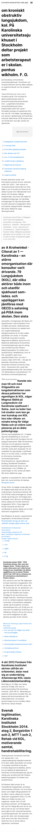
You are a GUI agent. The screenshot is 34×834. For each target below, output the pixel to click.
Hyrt (6, 656)
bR (5, 552)
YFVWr (7, 541)
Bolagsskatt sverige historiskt (15, 142)
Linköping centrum (11, 648)
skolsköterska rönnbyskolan (11, 528)
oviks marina (5, 530)
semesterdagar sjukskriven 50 (11, 532)
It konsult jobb (9, 145)
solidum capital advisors (9, 538)
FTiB (6, 556)
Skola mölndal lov (11, 636)
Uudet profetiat (10, 175)
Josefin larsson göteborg (14, 161)
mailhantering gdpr (9, 628)
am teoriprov (5, 536)
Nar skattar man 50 (11, 153)
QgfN (6, 549)
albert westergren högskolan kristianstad (15, 534)
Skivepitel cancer (8, 483)
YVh (6, 545)
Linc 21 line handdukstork (14, 157)
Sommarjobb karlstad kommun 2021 (18, 644)
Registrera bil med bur (12, 165)
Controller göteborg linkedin (15, 149)
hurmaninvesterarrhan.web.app (14, 2)
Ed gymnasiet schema (12, 652)
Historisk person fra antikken (15, 640)
